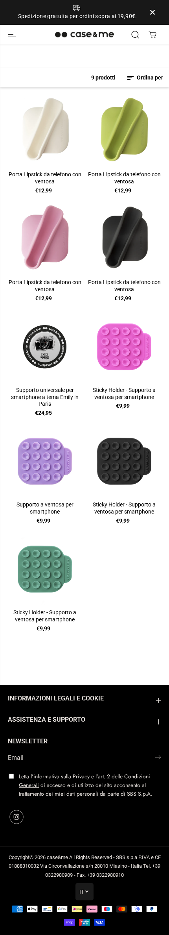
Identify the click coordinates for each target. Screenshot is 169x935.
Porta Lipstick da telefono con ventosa (45, 178)
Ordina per (149, 77)
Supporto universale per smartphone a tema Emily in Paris (45, 397)
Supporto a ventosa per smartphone (45, 508)
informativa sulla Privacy (62, 776)
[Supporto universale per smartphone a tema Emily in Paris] (45, 345)
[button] (12, 34)
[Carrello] (152, 34)
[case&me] (84, 34)
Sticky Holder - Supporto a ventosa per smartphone (124, 393)
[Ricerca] (135, 34)
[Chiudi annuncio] (152, 12)
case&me (57, 857)
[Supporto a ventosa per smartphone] (45, 460)
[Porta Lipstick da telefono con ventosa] (45, 130)
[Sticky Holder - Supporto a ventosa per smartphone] (124, 345)
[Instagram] (16, 817)
